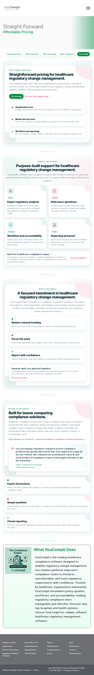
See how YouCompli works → (38, 96)
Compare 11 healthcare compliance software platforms (60, 439)
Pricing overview (14, 54)
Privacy (36, 670)
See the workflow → (79, 258)
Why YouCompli (49, 54)
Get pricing (83, 54)
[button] (88, 8)
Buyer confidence (67, 54)
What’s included (32, 54)
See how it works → (20, 378)
